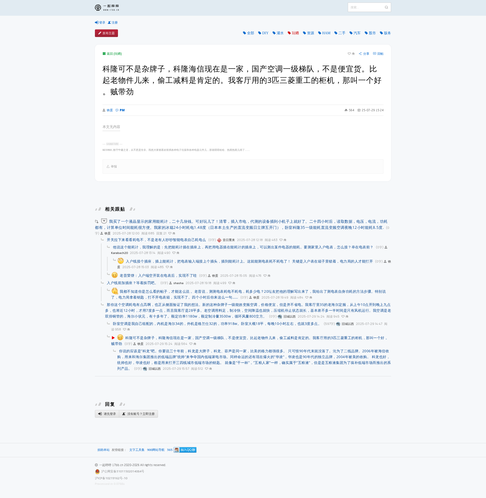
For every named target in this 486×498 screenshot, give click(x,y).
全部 (250, 33)
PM (122, 110)
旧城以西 (290, 316)
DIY (265, 33)
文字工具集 (137, 450)
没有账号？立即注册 (141, 414)
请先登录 (109, 414)
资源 (310, 33)
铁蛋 (110, 110)
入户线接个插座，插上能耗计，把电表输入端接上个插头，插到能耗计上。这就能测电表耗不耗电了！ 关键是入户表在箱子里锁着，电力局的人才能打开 (249, 261)
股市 (372, 33)
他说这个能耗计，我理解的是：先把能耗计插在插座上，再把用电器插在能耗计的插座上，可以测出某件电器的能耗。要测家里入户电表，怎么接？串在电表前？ (243, 247)
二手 (342, 33)
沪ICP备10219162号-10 (111, 478)
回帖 (380, 53)
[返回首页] (110, 8)
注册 (114, 22)
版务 (387, 33)
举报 (114, 166)
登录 (101, 22)
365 (169, 450)
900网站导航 (156, 450)
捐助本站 (103, 450)
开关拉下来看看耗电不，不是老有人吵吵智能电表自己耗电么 (156, 239)
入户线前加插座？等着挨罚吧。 (132, 282)
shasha (178, 283)
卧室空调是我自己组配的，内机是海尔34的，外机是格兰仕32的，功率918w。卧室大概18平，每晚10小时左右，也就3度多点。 (217, 323)
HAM (326, 33)
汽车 (357, 33)
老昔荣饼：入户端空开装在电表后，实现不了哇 (158, 275)
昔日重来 (229, 240)
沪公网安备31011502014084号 (122, 471)
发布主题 (109, 33)
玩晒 (295, 33)
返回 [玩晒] (114, 54)
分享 (366, 53)
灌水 (280, 33)
